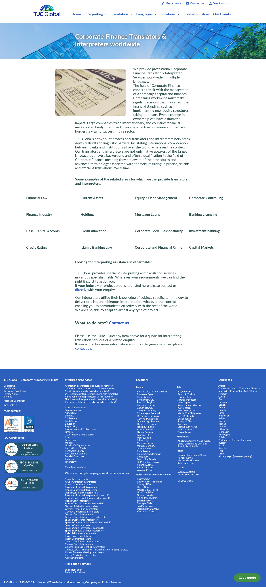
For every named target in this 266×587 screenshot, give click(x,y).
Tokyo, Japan (184, 432)
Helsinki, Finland (145, 427)
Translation (119, 14)
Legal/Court (71, 440)
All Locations (185, 480)
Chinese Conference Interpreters (82, 542)
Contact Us (9, 386)
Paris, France (143, 451)
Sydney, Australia (186, 472)
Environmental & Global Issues (80, 429)
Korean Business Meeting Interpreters (84, 552)
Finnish (222, 410)
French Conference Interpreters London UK (87, 498)
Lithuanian (223, 429)
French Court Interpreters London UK (84, 504)
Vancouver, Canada (146, 512)
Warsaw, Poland (145, 470)
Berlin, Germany (145, 397)
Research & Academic (76, 454)
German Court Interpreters (79, 514)
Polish (221, 437)
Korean (222, 424)
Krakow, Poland (145, 430)
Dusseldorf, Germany (148, 416)
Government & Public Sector (79, 435)
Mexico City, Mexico (147, 490)
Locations (168, 14)
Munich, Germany (146, 446)
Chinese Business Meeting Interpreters (85, 547)
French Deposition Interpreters (81, 490)
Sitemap (8, 397)
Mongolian (223, 432)
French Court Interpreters (78, 501)
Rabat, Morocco (185, 463)
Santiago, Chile (144, 503)
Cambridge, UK (145, 408)
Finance (69, 432)
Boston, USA (143, 479)
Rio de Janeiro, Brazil (147, 498)
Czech (221, 397)
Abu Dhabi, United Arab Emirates (195, 441)
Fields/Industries (197, 14)
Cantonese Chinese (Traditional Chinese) (238, 389)
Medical (69, 443)
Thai (220, 451)
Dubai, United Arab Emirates (192, 444)
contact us (83, 348)
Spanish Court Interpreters (78, 525)
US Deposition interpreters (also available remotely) (91, 394)
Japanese (223, 421)
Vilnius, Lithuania (145, 468)
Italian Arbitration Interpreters (80, 533)
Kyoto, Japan (184, 408)
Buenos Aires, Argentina (149, 482)
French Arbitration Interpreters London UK (87, 495)
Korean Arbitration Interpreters (81, 555)
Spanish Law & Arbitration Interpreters (85, 531)
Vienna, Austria (145, 465)
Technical (69, 459)
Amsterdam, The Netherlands (152, 392)
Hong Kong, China (187, 411)
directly (80, 290)
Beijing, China (184, 397)
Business (69, 416)
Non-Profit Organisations (78, 445)
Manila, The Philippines (189, 413)
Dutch (221, 408)
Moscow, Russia (145, 443)
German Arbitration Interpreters (81, 506)
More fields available (75, 467)
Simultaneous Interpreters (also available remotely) (91, 399)
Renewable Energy (74, 451)
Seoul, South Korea (187, 427)
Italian (221, 418)
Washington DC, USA (148, 509)
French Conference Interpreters (81, 493)
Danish (221, 405)
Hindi (221, 413)
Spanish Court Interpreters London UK (85, 528)
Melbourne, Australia (188, 475)
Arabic (221, 386)
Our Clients (222, 14)
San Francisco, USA (146, 501)
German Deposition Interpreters (81, 509)
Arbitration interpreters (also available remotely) (89, 386)
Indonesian (223, 416)
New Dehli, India (186, 416)
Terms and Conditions (15, 391)
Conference (71, 418)
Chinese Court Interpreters (79, 544)
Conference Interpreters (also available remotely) (90, 389)
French (221, 399)
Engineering (71, 427)
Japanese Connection (14, 401)
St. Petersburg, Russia (148, 462)
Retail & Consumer (74, 456)
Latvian (222, 427)
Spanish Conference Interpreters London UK (88, 523)
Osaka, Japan (184, 419)
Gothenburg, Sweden (148, 421)
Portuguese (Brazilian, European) (234, 440)
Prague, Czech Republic (149, 454)
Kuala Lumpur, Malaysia (189, 405)
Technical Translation (75, 572)
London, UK (143, 435)
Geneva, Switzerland (147, 419)
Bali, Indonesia (185, 392)
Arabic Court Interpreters (78, 485)
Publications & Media (75, 448)
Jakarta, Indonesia (187, 400)
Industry (69, 437)
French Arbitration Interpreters (81, 487)
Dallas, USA (143, 487)
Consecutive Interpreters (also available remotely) (90, 402)
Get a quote (247, 577)
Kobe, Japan (184, 402)
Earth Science (72, 421)
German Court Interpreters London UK (85, 517)
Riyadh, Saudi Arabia (188, 446)
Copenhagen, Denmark (149, 413)
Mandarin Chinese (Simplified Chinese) (237, 391)
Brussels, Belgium (146, 402)
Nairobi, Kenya (185, 458)
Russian (222, 443)
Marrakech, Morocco (188, 461)
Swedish (222, 448)
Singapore (183, 424)
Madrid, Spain (144, 438)
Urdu (221, 454)
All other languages (75, 558)
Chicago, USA (144, 484)
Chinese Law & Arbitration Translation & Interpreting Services (96, 550)
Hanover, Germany (146, 424)
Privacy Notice (11, 394)
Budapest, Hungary (147, 405)
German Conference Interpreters (82, 512)
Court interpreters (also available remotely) (87, 391)
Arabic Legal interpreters (77, 479)
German (222, 402)
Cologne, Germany (146, 411)
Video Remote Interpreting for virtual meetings (89, 397)
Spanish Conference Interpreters (82, 520)
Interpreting (94, 14)
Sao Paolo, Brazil (145, 506)
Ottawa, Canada (145, 495)
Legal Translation (73, 570)
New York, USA (145, 493)
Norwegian (224, 435)
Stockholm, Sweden (147, 459)
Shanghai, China (185, 421)
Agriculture (71, 413)
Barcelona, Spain (145, 394)
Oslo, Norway (144, 449)
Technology (71, 462)
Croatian (222, 394)
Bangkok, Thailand (187, 394)
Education (70, 424)
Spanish (222, 445)
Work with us (222, 3)
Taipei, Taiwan (185, 430)
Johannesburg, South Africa (192, 455)
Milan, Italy (142, 440)
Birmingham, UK (145, 400)
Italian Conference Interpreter (80, 536)
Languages (144, 14)
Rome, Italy (143, 457)
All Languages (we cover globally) (235, 456)
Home (76, 14)
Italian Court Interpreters (78, 539)
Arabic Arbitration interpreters (80, 482)
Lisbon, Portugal (145, 432)
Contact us (197, 3)
